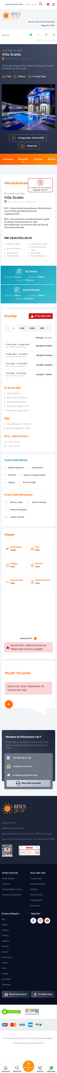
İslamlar (5, 941)
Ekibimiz (34, 889)
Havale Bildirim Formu (12, 889)
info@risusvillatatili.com (13, 828)
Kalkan (5, 924)
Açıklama (8, 159)
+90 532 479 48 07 (22, 766)
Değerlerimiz (36, 900)
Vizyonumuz (36, 878)
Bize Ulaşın (35, 905)
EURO (32, 328)
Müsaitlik (23, 159)
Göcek (5, 952)
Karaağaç (6, 979)
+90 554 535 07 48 (14, 4)
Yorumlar (6, 884)
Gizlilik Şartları (8, 878)
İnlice (4, 968)
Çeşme (5, 973)
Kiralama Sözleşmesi (11, 895)
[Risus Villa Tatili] (11, 15)
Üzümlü (5, 946)
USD (22, 328)
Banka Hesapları (38, 884)
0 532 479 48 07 (9, 823)
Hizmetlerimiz (36, 895)
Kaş (3, 919)
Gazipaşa (6, 984)
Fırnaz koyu (7, 957)
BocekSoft (39, 1043)
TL (13, 328)
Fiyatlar (38, 159)
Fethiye (5, 935)
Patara (5, 930)
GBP (42, 328)
